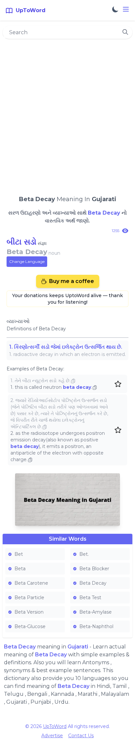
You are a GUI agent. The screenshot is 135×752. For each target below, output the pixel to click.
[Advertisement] (67, 114)
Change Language (27, 261)
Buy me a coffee (71, 281)
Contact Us (81, 736)
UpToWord (55, 726)
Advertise (52, 736)
